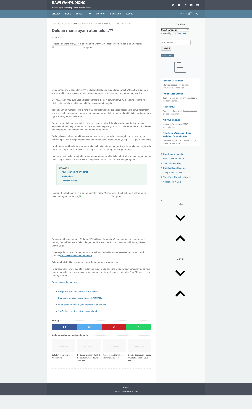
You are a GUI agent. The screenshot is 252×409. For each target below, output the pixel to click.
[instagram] (185, 5)
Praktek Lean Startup (173, 94)
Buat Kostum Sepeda (173, 154)
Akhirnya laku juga (171, 120)
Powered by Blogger (130, 391)
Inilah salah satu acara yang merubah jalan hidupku (82, 304)
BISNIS (68, 14)
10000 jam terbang (69, 180)
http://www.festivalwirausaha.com (76, 255)
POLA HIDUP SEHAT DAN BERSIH (75, 172)
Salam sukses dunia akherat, (65, 282)
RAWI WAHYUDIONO (68, 3)
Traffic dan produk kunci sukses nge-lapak (77, 311)
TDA (89, 14)
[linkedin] (191, 5)
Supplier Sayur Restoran (174, 168)
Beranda (56, 14)
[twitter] (172, 5)
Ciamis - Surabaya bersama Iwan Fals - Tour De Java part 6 (139, 358)
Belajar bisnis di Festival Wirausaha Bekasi (78, 291)
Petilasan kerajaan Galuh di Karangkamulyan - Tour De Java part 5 (88, 358)
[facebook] (64, 327)
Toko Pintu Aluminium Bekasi (177, 177)
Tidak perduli (169, 107)
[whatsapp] (138, 327)
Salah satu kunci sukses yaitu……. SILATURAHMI (80, 298)
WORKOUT (100, 14)
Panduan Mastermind (173, 80)
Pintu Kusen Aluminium (174, 158)
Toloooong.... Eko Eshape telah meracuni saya (113, 356)
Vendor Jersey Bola (172, 182)
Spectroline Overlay (172, 163)
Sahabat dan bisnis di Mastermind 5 (61, 356)
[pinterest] (114, 327)
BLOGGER (130, 14)
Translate (181, 33)
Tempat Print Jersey (172, 172)
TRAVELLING (115, 14)
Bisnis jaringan (68, 176)
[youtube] (179, 5)
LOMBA (79, 14)
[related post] (63, 345)
